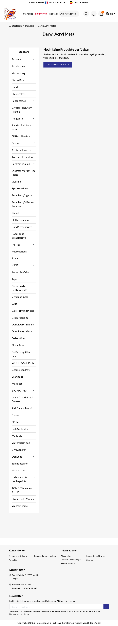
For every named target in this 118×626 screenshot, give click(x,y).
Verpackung (18, 73)
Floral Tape (18, 345)
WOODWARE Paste (23, 362)
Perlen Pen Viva (20, 272)
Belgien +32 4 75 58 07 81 (23, 584)
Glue (14, 303)
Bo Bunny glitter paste (21, 354)
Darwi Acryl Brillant (23, 324)
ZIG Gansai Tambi (22, 408)
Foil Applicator (20, 429)
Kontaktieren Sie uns (95, 556)
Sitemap (89, 560)
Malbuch (17, 435)
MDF (15, 265)
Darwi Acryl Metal (22, 331)
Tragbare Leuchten (22, 156)
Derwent (17, 456)
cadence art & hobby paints (19, 479)
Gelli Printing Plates (23, 310)
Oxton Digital (94, 622)
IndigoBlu (17, 118)
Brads (15, 258)
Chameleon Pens (21, 369)
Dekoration (18, 338)
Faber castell (19, 100)
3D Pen (16, 422)
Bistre (15, 415)
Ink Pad (16, 244)
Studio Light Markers (23, 498)
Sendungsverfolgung (18, 556)
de (112, 13)
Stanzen (16, 59)
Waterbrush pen (21, 442)
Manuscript (18, 470)
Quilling (16, 181)
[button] (86, 14)
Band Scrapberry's (22, 226)
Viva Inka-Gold (20, 296)
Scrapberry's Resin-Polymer (23, 204)
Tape (14, 279)
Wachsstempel (20, 505)
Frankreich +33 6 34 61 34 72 (25, 588)
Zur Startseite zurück (57, 65)
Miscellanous (19, 251)
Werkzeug (17, 376)
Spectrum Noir (20, 188)
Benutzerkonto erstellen (45, 556)
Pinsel (15, 213)
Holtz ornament (21, 220)
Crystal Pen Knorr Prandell (22, 109)
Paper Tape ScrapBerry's (19, 235)
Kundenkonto (17, 550)
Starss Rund (18, 80)
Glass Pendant (20, 317)
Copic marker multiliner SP (19, 287)
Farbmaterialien (21, 163)
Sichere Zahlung (68, 563)
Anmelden (13, 560)
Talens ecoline (19, 463)
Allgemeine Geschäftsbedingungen (71, 558)
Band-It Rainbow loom (21, 127)
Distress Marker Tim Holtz (23, 172)
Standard (24, 51)
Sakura (16, 143)
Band (15, 87)
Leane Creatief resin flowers (23, 399)
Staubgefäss (18, 93)
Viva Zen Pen (19, 449)
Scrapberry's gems (22, 195)
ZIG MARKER (19, 390)
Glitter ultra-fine (21, 136)
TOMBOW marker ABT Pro (22, 490)
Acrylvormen (19, 66)
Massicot (17, 383)
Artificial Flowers (21, 150)
